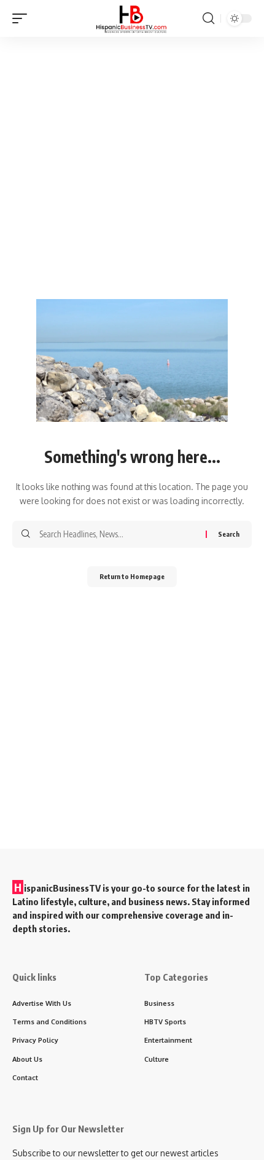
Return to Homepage (132, 576)
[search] (208, 18)
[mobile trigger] (22, 18)
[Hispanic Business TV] (132, 18)
